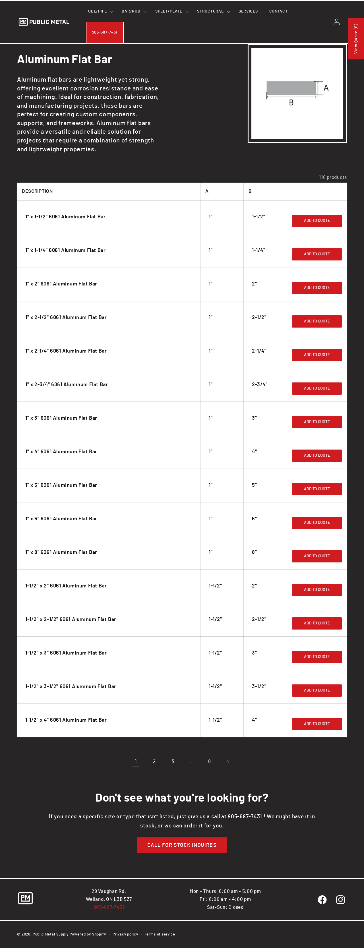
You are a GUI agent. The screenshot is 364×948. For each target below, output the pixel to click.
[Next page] (228, 761)
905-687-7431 (109, 907)
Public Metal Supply (51, 934)
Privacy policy (125, 934)
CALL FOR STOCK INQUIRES (182, 845)
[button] (98, 11)
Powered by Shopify (88, 934)
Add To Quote (317, 221)
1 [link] (136, 761)
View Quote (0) (356, 39)
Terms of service (160, 934)
